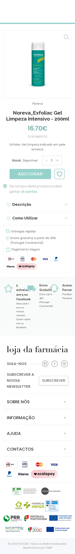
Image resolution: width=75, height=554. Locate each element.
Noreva (37, 103)
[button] (37, 401)
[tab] (37, 401)
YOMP (48, 547)
